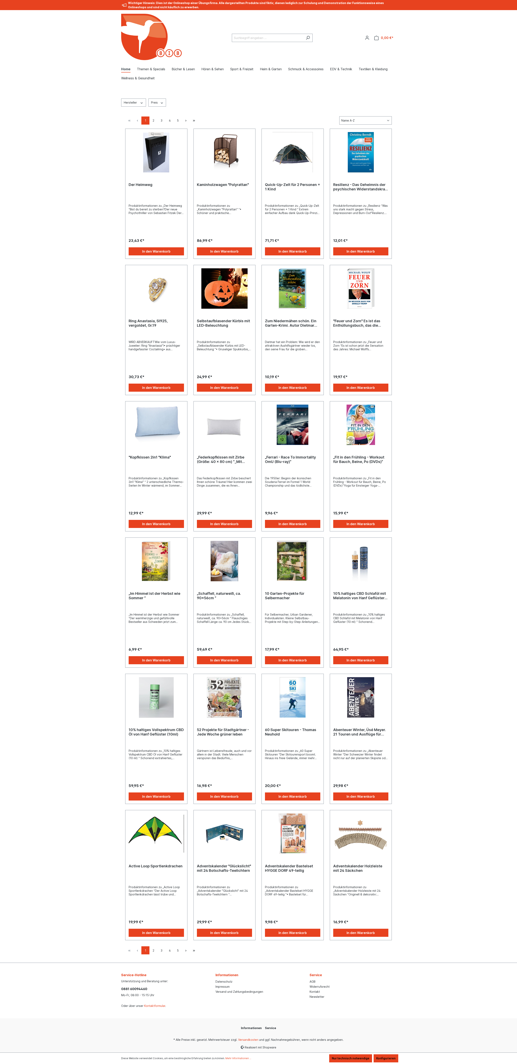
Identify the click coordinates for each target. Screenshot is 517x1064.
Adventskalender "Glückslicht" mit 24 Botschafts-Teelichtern (224, 868)
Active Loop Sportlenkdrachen (156, 866)
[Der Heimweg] (156, 152)
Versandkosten (248, 1039)
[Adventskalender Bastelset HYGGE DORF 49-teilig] (292, 833)
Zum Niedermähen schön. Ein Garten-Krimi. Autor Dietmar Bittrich (290, 323)
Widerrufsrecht (320, 986)
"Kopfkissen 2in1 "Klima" (150, 457)
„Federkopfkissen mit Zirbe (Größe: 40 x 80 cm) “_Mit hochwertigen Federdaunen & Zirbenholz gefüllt (223, 459)
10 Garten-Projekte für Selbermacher (284, 595)
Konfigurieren (386, 1058)
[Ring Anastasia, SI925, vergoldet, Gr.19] (156, 288)
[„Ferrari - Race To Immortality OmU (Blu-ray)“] (292, 425)
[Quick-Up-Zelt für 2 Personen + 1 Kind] (292, 152)
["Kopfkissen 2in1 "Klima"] (156, 425)
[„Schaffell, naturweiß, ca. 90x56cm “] (224, 561)
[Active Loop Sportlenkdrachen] (156, 833)
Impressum (222, 986)
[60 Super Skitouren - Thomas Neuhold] (292, 697)
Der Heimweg (140, 185)
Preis (155, 102)
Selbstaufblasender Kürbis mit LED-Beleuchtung (223, 323)
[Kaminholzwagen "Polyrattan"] (224, 152)
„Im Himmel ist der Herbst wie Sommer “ (154, 595)
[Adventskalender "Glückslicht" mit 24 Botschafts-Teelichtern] (224, 833)
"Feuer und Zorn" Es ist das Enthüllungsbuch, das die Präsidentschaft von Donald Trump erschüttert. (357, 323)
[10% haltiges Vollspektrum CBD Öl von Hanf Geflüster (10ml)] (156, 697)
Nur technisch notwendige (350, 1058)
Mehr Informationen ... (238, 1058)
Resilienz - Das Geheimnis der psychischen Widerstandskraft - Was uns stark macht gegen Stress (360, 187)
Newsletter (317, 996)
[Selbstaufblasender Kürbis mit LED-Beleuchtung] (224, 288)
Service (316, 975)
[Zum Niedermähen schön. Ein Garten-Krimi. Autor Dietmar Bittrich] (292, 288)
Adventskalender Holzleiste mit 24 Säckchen (357, 868)
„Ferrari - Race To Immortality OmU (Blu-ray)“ (290, 459)
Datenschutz (223, 981)
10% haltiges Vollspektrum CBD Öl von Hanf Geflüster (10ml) (156, 732)
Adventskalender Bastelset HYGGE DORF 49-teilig (289, 868)
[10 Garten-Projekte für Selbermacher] (292, 561)
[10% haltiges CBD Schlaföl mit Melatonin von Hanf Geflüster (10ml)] (361, 561)
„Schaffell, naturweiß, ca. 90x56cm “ (219, 595)
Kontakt (315, 991)
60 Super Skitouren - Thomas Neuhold (290, 732)
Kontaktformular (154, 1005)
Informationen (226, 975)
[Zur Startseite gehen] (151, 37)
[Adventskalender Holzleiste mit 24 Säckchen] (361, 833)
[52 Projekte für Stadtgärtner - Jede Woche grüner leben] (224, 697)
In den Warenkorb (156, 251)
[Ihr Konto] (367, 38)
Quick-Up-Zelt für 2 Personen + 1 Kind (292, 187)
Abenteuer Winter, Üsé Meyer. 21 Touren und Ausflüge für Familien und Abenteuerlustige (360, 732)
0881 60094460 (134, 989)
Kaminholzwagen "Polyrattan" (223, 185)
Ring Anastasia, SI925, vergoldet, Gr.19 (148, 323)
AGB (312, 981)
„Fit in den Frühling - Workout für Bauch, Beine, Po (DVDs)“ (358, 459)
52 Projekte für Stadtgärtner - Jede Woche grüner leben (223, 732)
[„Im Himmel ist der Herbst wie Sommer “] (156, 561)
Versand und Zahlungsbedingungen (239, 991)
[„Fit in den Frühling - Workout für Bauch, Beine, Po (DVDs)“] (361, 425)
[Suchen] (308, 38)
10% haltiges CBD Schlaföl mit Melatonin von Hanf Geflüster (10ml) (359, 595)
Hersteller (131, 102)
